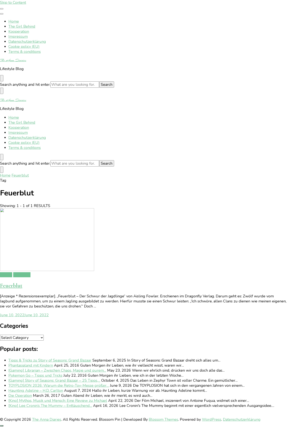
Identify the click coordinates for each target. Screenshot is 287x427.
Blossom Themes (163, 419)
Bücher (6, 274)
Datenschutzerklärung (27, 41)
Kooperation (18, 31)
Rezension (21, 274)
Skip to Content (13, 2)
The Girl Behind (21, 26)
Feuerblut (11, 285)
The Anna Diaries (13, 60)
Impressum (18, 36)
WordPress (211, 419)
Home (13, 21)
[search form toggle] (1, 78)
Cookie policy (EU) (23, 46)
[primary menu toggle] (1, 8)
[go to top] (1, 425)
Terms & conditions (24, 51)
